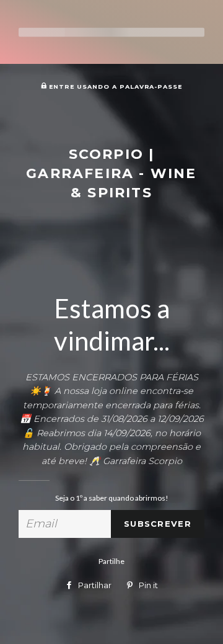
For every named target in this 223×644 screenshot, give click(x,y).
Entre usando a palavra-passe (114, 86)
